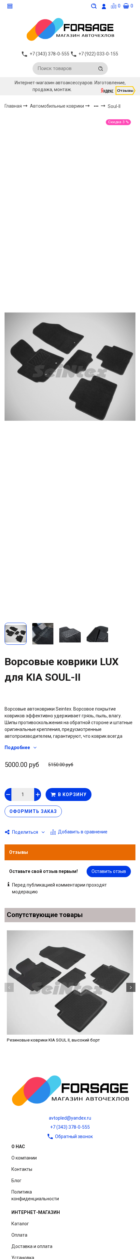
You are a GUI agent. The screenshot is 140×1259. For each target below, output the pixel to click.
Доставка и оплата (31, 1246)
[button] (9, 987)
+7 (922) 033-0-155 (98, 53)
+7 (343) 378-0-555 (70, 1127)
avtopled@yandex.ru (70, 1118)
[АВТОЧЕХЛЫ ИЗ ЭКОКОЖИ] (70, 29)
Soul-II (114, 106)
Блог (16, 1180)
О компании (24, 1157)
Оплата (19, 1235)
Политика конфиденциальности (35, 1195)
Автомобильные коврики (57, 106)
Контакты (21, 1169)
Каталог (20, 1223)
